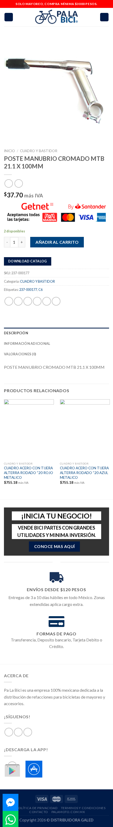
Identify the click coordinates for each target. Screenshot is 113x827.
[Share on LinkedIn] (56, 301)
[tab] (56, 333)
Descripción (16, 333)
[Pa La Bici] (56, 17)
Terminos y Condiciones (83, 808)
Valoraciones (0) (20, 354)
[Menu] (8, 17)
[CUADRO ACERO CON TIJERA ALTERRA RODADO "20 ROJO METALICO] (29, 429)
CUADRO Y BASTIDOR (38, 151)
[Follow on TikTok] (27, 732)
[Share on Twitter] (27, 301)
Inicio (9, 151)
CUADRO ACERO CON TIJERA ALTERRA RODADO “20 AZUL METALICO (84, 472)
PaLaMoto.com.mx (68, 812)
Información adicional (27, 343)
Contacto (38, 812)
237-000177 (28, 289)
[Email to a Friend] (37, 301)
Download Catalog (27, 261)
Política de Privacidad (37, 808)
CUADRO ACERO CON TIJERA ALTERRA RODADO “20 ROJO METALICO (28, 472)
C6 (40, 289)
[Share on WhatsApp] (8, 301)
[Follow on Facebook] (8, 732)
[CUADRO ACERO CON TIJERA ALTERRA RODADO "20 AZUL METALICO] (85, 429)
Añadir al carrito (57, 242)
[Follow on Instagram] (18, 732)
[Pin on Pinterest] (46, 301)
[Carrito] (104, 17)
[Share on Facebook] (18, 301)
